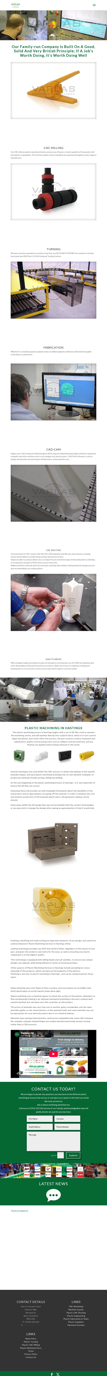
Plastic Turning (31, 1342)
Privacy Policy (30, 1354)
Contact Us (31, 1357)
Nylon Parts (30, 1338)
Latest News (53, 1183)
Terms (31, 1351)
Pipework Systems (76, 1325)
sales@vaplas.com (32, 1325)
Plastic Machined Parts (31, 1348)
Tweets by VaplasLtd (19, 1211)
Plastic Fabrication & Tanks (76, 1319)
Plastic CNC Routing (76, 1313)
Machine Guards (76, 1309)
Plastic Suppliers (76, 1322)
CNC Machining (76, 1306)
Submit (73, 1155)
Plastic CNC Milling (31, 1345)
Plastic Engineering (76, 1316)
